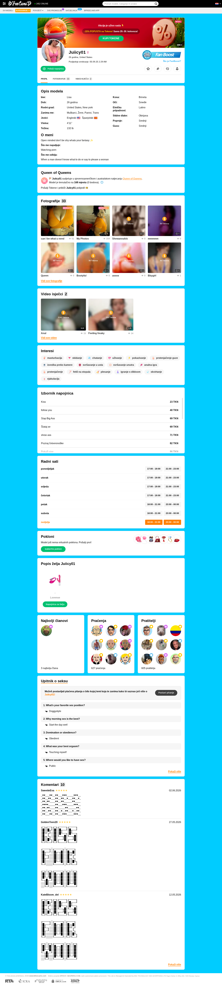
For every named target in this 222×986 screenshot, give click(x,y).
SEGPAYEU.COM (73, 976)
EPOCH (63, 976)
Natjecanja (71, 11)
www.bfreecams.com (37, 976)
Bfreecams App (91, 11)
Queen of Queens (132, 178)
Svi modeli (8, 11)
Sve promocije (54, 11)
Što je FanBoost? (172, 61)
